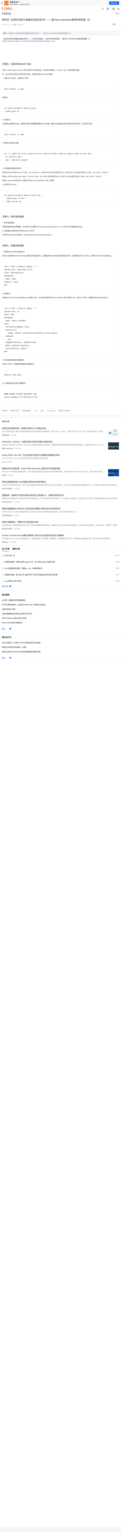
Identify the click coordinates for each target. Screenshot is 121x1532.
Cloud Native (51, 411)
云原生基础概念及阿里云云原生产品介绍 (17, 613)
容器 (42, 411)
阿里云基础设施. (7, 515)
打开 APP (114, 3)
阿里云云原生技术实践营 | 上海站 (14, 647)
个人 (117, 13)
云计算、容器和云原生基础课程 (13, 600)
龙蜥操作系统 (14, 411)
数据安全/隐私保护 (65, 411)
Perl (35, 411)
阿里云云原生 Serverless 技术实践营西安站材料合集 (21, 651)
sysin (3, 462)
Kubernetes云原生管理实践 (12, 622)
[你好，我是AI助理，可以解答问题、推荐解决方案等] (107, 8)
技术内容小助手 (7, 502)
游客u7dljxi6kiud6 (7, 448)
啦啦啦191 (5, 542)
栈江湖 (4, 475)
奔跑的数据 (5, 435)
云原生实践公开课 (8, 609)
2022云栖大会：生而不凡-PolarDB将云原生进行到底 (21, 642)
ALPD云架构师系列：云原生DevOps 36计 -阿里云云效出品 (23, 604)
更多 (3, 629)
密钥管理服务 (26, 411)
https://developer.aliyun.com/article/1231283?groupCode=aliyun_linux (28, 41)
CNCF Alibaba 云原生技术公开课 (14, 618)
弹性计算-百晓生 (7, 489)
